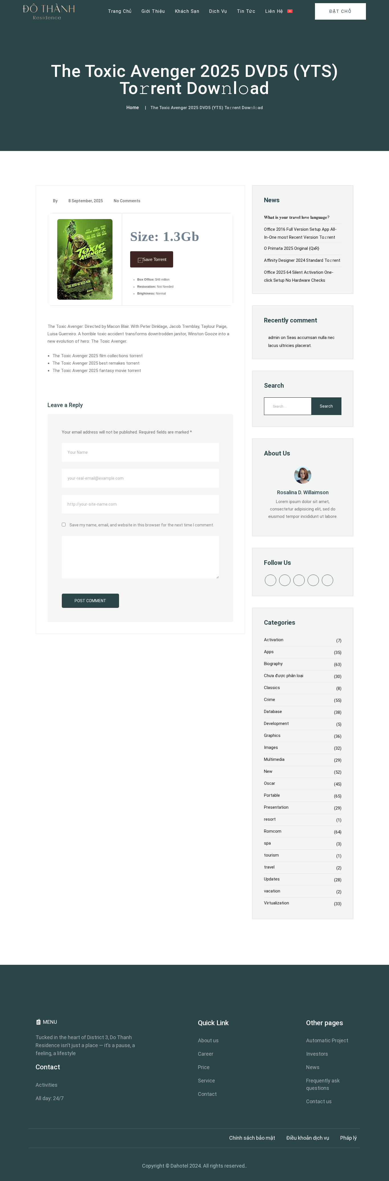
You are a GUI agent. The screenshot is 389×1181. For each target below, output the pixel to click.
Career (205, 1054)
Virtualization (276, 903)
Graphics (272, 735)
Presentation (276, 807)
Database (273, 711)
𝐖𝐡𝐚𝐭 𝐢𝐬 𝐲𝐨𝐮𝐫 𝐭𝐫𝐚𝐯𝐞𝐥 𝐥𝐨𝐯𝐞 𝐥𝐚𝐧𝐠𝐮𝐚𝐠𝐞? (296, 217)
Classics (272, 687)
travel (269, 867)
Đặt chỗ (340, 11)
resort (270, 819)
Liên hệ (274, 11)
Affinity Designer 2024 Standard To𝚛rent (302, 260)
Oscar (269, 783)
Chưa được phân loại (283, 675)
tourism (271, 855)
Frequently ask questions (323, 1084)
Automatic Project (327, 1040)
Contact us (319, 1101)
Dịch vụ (218, 11)
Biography (273, 663)
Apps (269, 651)
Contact (207, 1094)
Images (271, 747)
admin (274, 337)
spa (267, 843)
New (268, 771)
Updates (272, 879)
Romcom (272, 831)
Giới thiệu (153, 11)
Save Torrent (154, 259)
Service (206, 1081)
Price (204, 1067)
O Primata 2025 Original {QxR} (291, 248)
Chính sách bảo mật (252, 1138)
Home (132, 107)
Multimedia (274, 759)
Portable (272, 795)
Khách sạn (187, 11)
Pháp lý (348, 1138)
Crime (269, 699)
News (313, 1067)
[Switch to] (289, 11)
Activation (273, 639)
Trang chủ (120, 11)
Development (276, 723)
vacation (272, 891)
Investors (317, 1054)
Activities (47, 1085)
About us (208, 1040)
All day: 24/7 (50, 1098)
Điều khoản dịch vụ (307, 1138)
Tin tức (246, 11)
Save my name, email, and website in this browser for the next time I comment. (141, 525)
